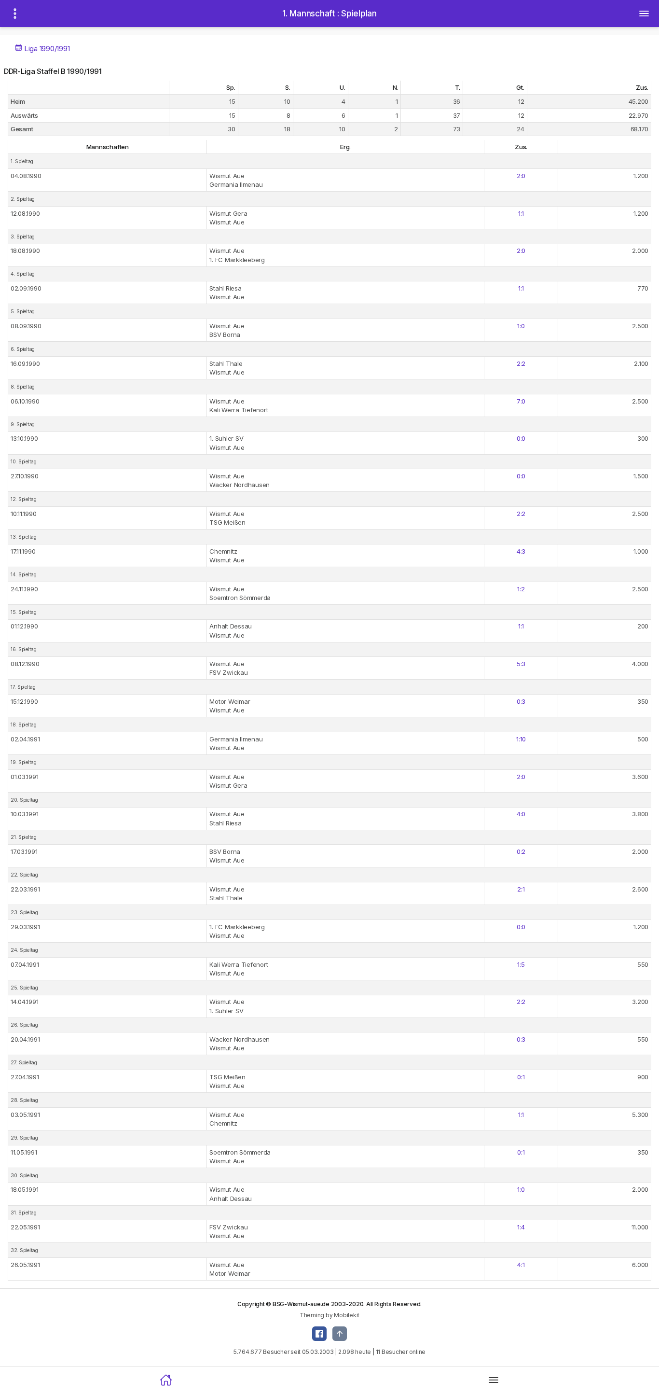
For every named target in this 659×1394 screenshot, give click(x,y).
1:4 (520, 1227)
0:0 (521, 438)
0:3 (521, 701)
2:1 (520, 889)
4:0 (521, 814)
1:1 (521, 213)
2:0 (521, 176)
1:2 (520, 589)
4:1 (520, 1265)
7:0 (521, 401)
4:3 (521, 551)
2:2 (521, 363)
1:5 (520, 964)
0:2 (521, 851)
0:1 (520, 1077)
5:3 (521, 664)
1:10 (521, 739)
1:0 (520, 326)
